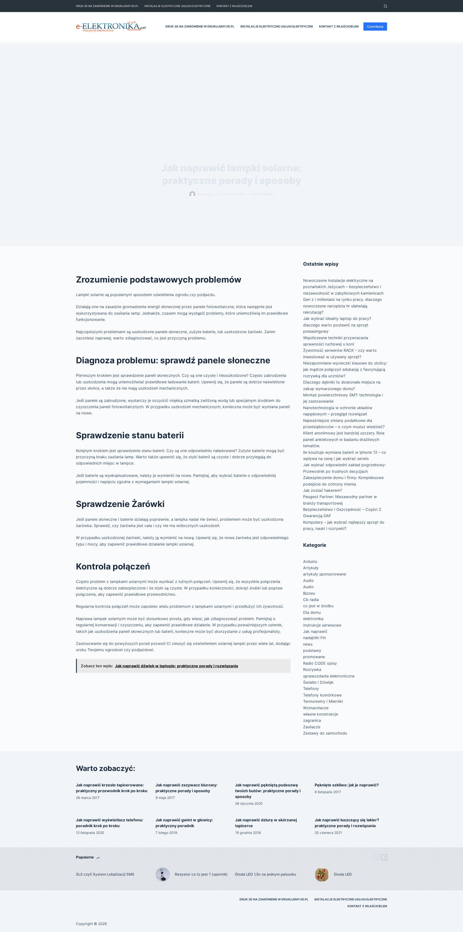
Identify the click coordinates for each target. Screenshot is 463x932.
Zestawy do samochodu (325, 733)
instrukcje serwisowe (322, 625)
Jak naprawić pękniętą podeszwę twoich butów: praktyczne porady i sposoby (267, 791)
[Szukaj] (385, 6)
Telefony (311, 688)
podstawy (312, 650)
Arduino (310, 561)
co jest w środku (318, 605)
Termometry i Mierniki (323, 701)
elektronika (313, 618)
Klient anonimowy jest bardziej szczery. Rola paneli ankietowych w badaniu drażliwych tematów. (343, 439)
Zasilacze (311, 726)
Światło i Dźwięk (318, 682)
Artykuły (311, 567)
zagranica (312, 720)
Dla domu (312, 612)
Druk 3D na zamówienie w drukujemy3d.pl (107, 6)
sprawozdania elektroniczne (328, 676)
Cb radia (311, 599)
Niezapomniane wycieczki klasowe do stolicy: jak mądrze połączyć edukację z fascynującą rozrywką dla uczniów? (345, 369)
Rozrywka (312, 669)
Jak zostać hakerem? (322, 490)
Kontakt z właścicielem (234, 6)
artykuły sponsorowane (324, 574)
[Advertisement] (231, 77)
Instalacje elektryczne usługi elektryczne (177, 6)
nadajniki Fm (314, 637)
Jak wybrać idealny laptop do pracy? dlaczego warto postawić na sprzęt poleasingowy (337, 325)
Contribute (375, 26)
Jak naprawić (263, 194)
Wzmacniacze (315, 707)
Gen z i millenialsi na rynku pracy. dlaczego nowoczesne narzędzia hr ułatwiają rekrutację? (342, 306)
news (308, 644)
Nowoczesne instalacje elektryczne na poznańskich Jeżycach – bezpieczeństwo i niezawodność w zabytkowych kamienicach (343, 287)
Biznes (309, 593)
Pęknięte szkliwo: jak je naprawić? (347, 785)
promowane (314, 656)
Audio (308, 580)
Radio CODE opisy (320, 663)
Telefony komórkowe (322, 695)
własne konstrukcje (320, 714)
